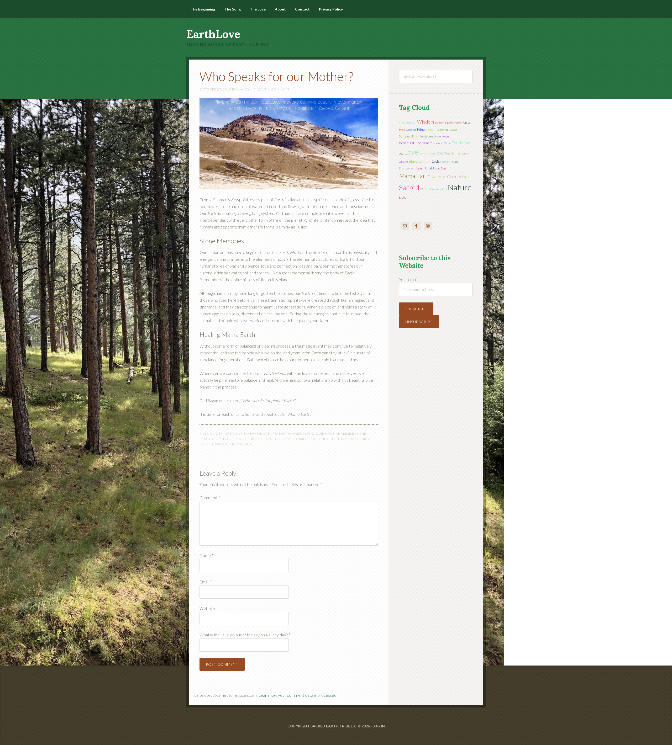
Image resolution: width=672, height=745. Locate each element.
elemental (415, 161)
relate (454, 161)
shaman (236, 444)
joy (401, 153)
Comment (210, 497)
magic (402, 122)
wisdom (425, 122)
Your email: (408, 279)
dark (447, 143)
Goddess (411, 129)
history (339, 439)
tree (447, 153)
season (411, 122)
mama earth (359, 439)
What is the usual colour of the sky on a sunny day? (245, 634)
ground (403, 161)
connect (455, 176)
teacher (433, 153)
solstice (445, 161)
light (402, 197)
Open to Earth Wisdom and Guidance (299, 433)
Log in (378, 726)
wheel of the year (414, 143)
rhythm (423, 153)
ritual (421, 129)
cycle (435, 161)
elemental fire (438, 189)
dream (255, 439)
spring (455, 153)
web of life (439, 177)
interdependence (429, 136)
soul (249, 444)
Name (206, 555)
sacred (206, 444)
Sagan (221, 444)
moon (445, 136)
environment (297, 439)
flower (459, 122)
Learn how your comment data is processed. (297, 695)
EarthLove (213, 34)
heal (326, 439)
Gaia (315, 439)
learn (420, 168)
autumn (465, 153)
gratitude (432, 168)
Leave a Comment (273, 89)
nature (460, 187)
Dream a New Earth (242, 433)
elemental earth (444, 122)
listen (467, 122)
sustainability (408, 136)
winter (424, 189)
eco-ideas (273, 439)
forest (427, 161)
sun (443, 168)
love (411, 152)
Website (207, 608)
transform (436, 143)
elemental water (447, 129)
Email (206, 581)
